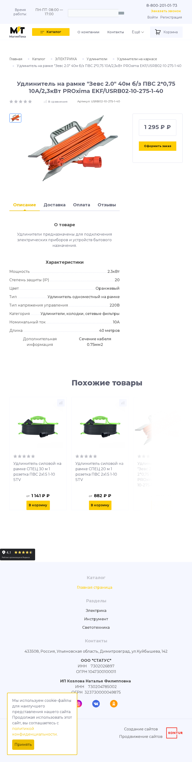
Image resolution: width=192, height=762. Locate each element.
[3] (21, 101)
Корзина (170, 32)
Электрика (96, 610)
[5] (30, 101)
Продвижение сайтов (140, 736)
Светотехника (96, 627)
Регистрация (171, 17)
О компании (88, 32)
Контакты (115, 32)
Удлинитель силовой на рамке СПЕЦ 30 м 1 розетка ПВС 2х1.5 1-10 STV (37, 471)
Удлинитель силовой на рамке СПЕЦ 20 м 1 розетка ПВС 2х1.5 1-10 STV (99, 471)
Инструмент (96, 619)
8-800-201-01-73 (161, 5)
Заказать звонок (166, 11)
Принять (23, 744)
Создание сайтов (141, 729)
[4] (25, 101)
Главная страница (94, 587)
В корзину (38, 505)
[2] (16, 101)
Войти (152, 17)
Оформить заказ (157, 146)
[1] (11, 101)
